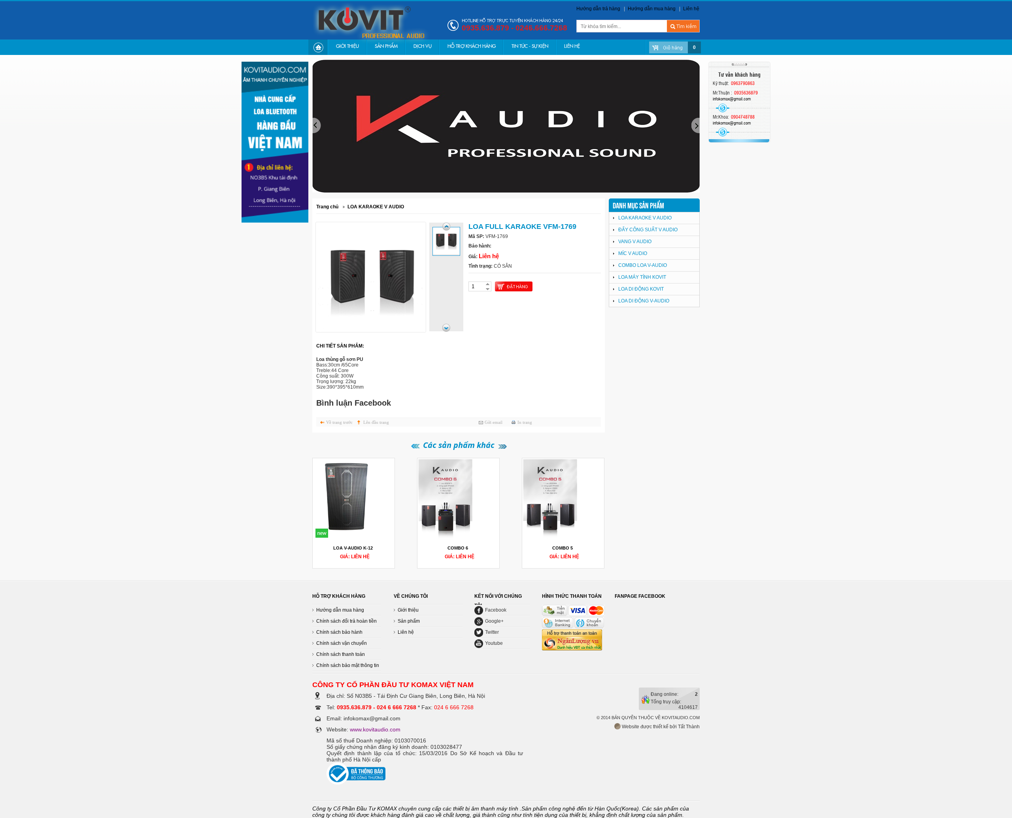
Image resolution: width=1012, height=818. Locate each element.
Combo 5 (562, 548)
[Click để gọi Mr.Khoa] (722, 132)
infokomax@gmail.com (732, 99)
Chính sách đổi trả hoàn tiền (346, 621)
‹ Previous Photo (446, 226)
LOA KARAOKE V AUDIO (375, 207)
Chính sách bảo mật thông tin (347, 665)
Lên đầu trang (376, 422)
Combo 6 (457, 548)
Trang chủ (327, 207)
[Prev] (617, 603)
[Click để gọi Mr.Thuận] (722, 108)
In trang (524, 422)
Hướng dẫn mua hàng (652, 8)
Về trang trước (339, 422)
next (695, 126)
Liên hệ (691, 8)
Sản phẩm (409, 621)
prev (316, 126)
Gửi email (493, 422)
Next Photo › (446, 328)
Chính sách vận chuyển (341, 643)
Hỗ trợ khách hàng (338, 596)
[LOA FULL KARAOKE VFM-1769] (446, 240)
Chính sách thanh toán (340, 654)
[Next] (615, 603)
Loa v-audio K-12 (353, 548)
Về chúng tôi (411, 596)
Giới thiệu (408, 610)
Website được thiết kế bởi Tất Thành (660, 726)
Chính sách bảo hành (339, 632)
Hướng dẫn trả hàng (598, 8)
